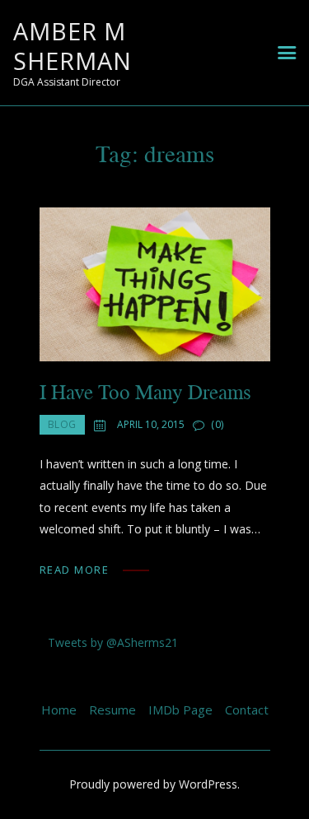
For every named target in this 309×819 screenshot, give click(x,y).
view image (154, 284)
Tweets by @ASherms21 (113, 642)
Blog (62, 424)
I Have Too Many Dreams (145, 391)
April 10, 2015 (151, 424)
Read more (75, 569)
